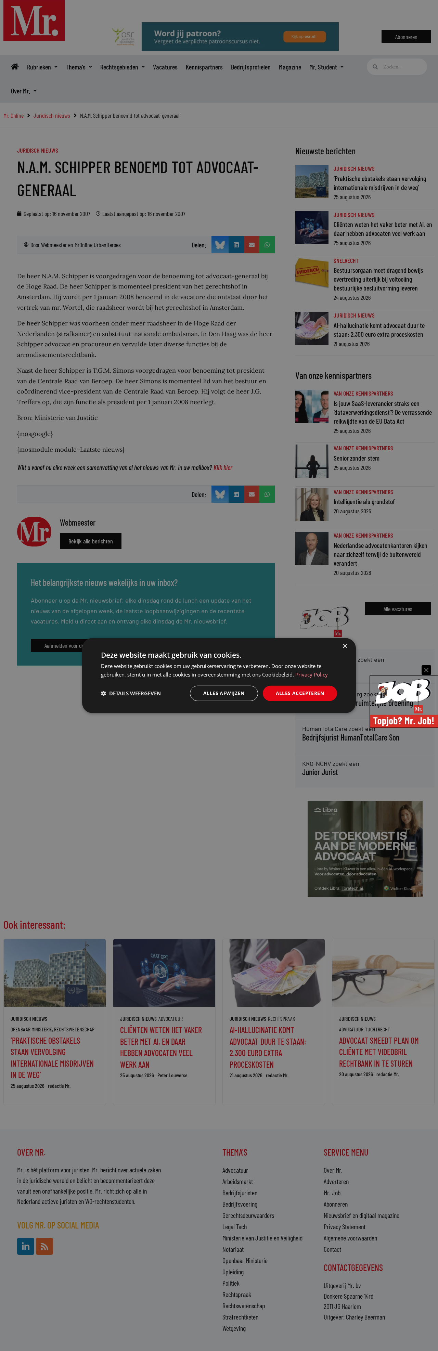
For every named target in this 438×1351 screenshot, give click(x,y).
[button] (131, 693)
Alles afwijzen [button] (224, 693)
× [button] (344, 646)
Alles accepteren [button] (300, 693)
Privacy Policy (311, 674)
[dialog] (219, 675)
